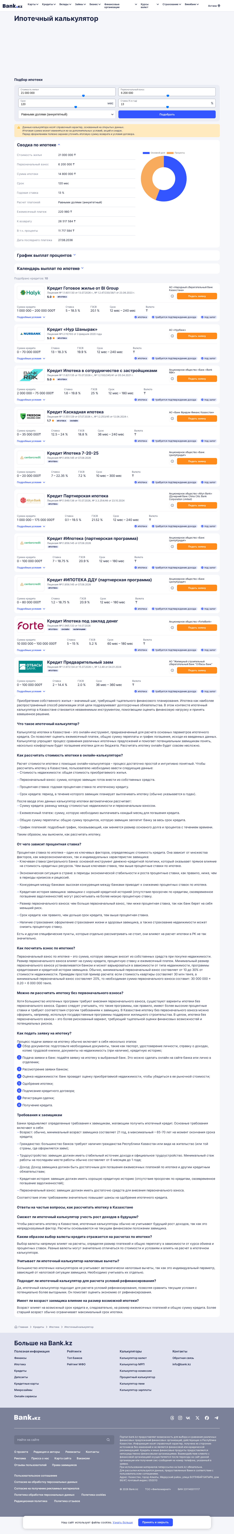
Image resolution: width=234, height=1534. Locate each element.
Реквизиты (72, 1451)
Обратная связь (183, 1358)
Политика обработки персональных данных (44, 1494)
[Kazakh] (229, 5)
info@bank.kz (182, 1364)
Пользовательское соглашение (35, 1475)
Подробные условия (29, 317)
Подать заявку (197, 296)
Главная (23, 1326)
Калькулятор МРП (132, 1364)
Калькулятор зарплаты (135, 1390)
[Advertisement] (117, 52)
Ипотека (54, 1326)
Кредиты (38, 1326)
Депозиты (21, 1377)
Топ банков (74, 1358)
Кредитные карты (26, 1383)
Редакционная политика (30, 1501)
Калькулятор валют (133, 1358)
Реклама (20, 1458)
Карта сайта (62, 1458)
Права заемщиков (64, 1465)
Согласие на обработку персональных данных (45, 1482)
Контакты (92, 1451)
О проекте (21, 1451)
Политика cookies (93, 1494)
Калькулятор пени (132, 1383)
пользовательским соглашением (139, 1473)
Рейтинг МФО (76, 1364)
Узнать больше (123, 1522)
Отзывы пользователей (30, 1465)
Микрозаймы (23, 1390)
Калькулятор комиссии (136, 1370)
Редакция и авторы (47, 1451)
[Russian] (225, 5)
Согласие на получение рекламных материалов (46, 1488)
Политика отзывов (67, 1501)
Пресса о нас (40, 1458)
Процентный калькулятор (137, 1377)
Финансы (20, 1358)
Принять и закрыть (155, 1522)
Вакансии (83, 1458)
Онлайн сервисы (25, 1396)
